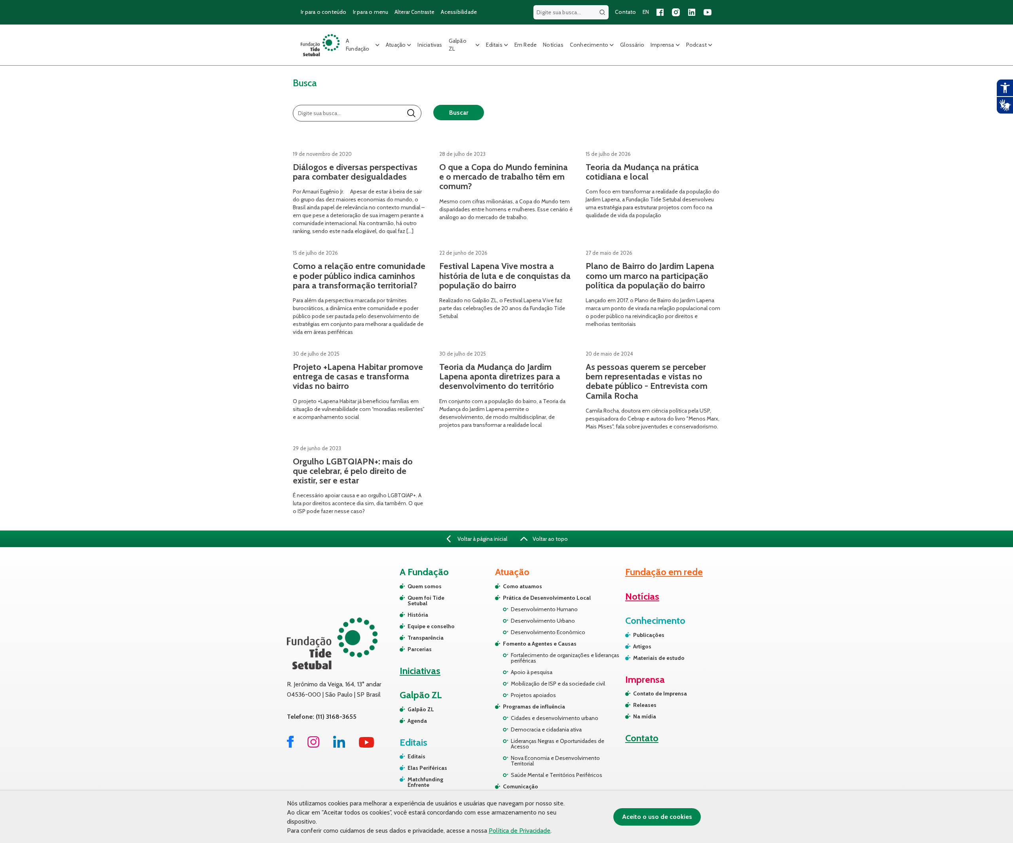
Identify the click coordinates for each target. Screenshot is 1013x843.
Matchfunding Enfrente (425, 782)
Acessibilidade (459, 11)
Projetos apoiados (533, 695)
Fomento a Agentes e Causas (540, 643)
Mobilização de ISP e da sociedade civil (558, 683)
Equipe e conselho (431, 626)
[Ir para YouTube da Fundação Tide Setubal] (366, 745)
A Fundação (358, 44)
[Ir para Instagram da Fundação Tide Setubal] (313, 745)
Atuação (396, 44)
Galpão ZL (458, 44)
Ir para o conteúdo (324, 11)
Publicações (648, 635)
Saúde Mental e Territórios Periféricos (556, 775)
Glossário (632, 44)
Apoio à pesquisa (531, 672)
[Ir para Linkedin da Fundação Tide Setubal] (339, 745)
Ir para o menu (371, 11)
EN (646, 11)
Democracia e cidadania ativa (546, 729)
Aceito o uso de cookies (657, 816)
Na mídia (644, 716)
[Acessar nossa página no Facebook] (660, 12)
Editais (494, 44)
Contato (625, 11)
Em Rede (525, 44)
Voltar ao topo (549, 539)
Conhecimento (589, 44)
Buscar (458, 112)
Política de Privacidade (519, 830)
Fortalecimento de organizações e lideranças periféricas (565, 657)
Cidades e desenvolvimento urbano (554, 718)
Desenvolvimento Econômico (548, 632)
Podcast (696, 44)
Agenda (417, 721)
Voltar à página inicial (481, 539)
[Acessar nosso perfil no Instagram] (676, 12)
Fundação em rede (664, 572)
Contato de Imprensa (660, 693)
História (418, 615)
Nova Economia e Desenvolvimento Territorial (555, 760)
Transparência (426, 637)
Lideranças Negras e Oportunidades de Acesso (557, 743)
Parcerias (420, 649)
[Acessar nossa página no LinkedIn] (691, 12)
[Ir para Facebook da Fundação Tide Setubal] (290, 745)
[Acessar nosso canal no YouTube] (707, 12)
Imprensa (662, 44)
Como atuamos (522, 586)
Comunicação (520, 786)
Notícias (553, 44)
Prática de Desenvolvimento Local (547, 598)
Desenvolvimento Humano (544, 609)
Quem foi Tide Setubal (426, 600)
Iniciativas (429, 44)
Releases (644, 705)
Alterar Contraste (414, 12)
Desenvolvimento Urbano (543, 620)
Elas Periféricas (427, 768)
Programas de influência (534, 706)
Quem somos (425, 586)
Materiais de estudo (659, 658)
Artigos (642, 646)
